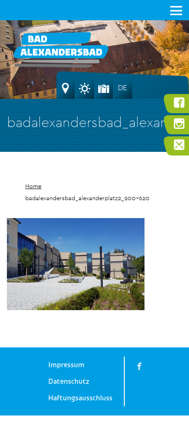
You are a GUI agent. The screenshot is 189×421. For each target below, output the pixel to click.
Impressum (66, 364)
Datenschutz (68, 381)
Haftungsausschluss (80, 398)
